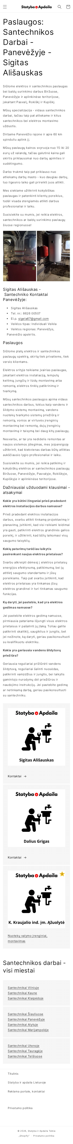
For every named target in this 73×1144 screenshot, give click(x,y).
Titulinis (13, 1073)
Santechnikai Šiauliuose (25, 1014)
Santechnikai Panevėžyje (26, 1019)
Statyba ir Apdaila (38, 1131)
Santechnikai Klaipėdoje (26, 998)
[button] (5, 7)
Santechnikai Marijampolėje (28, 1030)
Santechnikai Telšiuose (25, 1056)
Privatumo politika (20, 1108)
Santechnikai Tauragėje (25, 1051)
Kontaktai (14, 776)
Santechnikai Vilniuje (23, 988)
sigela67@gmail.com (33, 318)
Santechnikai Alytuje (23, 1024)
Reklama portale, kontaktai (26, 1091)
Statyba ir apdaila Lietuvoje (27, 1082)
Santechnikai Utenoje (24, 1046)
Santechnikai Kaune (22, 993)
